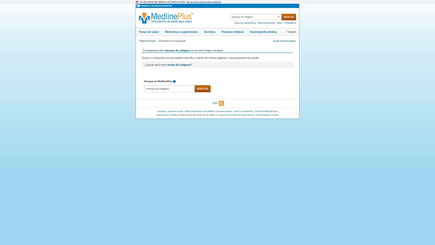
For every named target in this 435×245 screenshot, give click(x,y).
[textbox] (256, 17)
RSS (215, 103)
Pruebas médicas (232, 31)
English (292, 31)
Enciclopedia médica (263, 31)
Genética (209, 31)
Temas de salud (149, 31)
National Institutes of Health (267, 115)
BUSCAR (289, 17)
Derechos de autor (175, 111)
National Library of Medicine (167, 115)
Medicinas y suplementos (181, 31)
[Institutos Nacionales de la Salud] (139, 6)
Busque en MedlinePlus (158, 81)
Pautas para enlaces (223, 111)
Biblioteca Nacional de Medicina (156, 6)
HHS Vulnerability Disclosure (266, 111)
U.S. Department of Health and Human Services (235, 115)
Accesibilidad (208, 111)
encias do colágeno (179, 64)
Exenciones (162, 111)
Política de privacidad (193, 111)
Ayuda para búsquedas (284, 41)
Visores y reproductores (243, 111)
